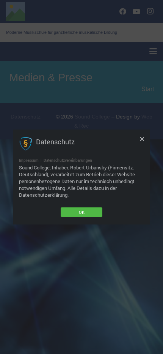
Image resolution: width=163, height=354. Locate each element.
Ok (82, 212)
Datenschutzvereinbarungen (68, 160)
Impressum (29, 160)
